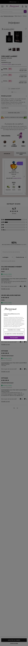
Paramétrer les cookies (14, 329)
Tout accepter (14, 337)
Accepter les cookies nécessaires (14, 333)
